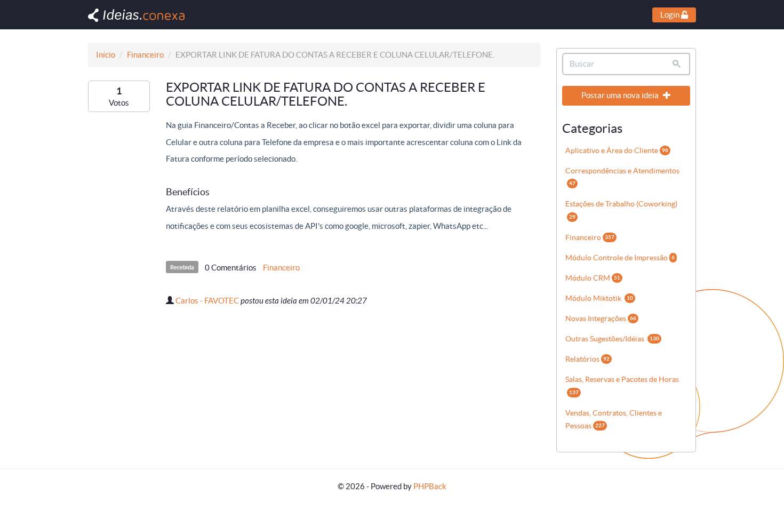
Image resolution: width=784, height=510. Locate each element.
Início (105, 54)
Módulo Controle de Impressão (620, 257)
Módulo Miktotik (599, 298)
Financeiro (145, 54)
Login (670, 14)
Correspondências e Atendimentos (622, 176)
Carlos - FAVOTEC (207, 300)
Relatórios (587, 359)
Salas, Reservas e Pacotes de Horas (622, 385)
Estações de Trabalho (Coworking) (621, 209)
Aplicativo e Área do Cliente (616, 150)
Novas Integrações (600, 318)
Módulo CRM (592, 278)
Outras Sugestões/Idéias (612, 338)
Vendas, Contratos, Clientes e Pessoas (613, 419)
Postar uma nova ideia (620, 95)
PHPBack (429, 486)
